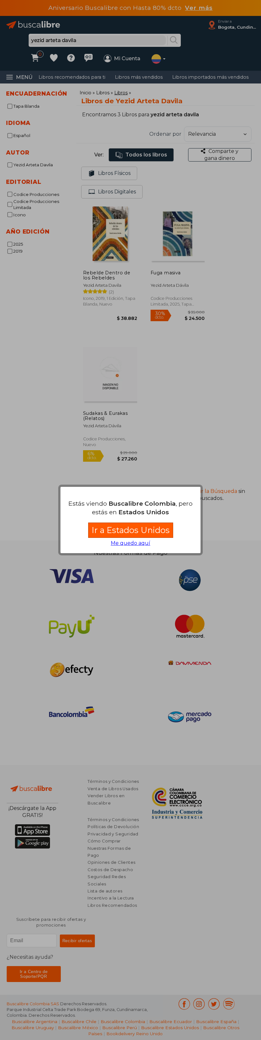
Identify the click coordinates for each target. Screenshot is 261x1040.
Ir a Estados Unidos (131, 530)
